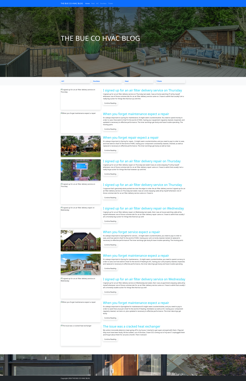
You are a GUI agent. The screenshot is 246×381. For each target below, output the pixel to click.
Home (87, 3)
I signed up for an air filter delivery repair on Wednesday (143, 208)
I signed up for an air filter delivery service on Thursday (142, 90)
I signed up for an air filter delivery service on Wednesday (144, 279)
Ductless (103, 3)
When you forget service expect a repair (131, 232)
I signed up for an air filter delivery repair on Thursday (142, 161)
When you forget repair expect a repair (131, 137)
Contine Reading (110, 103)
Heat (93, 3)
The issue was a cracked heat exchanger (131, 326)
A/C (97, 3)
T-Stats (110, 3)
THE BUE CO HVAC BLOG (72, 3)
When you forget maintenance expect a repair (136, 114)
